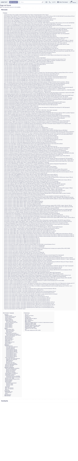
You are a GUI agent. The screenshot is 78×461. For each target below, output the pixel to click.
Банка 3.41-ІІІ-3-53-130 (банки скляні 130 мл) (38, 21)
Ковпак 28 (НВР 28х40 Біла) (39, 94)
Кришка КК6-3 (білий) (9, 131)
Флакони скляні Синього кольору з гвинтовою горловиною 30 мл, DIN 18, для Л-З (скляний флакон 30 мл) (29, 303)
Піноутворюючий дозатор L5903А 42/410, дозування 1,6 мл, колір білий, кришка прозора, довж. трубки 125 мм (47, 159)
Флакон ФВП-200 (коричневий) (11, 273)
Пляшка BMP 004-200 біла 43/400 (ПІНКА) (14, 181)
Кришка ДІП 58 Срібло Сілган (39, 118)
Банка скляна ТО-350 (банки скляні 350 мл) (14, 51)
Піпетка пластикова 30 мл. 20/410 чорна (13, 162)
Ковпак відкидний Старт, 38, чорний (59, 96)
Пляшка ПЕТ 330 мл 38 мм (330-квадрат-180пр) (61, 187)
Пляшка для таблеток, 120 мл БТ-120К (13, 183)
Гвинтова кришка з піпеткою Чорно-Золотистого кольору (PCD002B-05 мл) (22, 65)
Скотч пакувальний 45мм (62, 222)
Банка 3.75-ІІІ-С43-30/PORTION (66, 22)
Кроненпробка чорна (58, 155)
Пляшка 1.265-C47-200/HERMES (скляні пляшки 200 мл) (17, 175)
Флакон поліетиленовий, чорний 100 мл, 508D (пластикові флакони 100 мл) (22, 238)
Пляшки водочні (9, 319)
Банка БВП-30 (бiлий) (37, 30)
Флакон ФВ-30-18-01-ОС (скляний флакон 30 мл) (38, 269)
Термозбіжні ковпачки (10, 374)
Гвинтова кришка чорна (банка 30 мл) (50, 73)
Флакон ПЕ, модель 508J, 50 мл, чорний (46, 230)
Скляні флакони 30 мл (11, 354)
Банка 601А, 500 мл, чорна (40, 24)
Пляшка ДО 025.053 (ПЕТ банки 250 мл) (31, 183)
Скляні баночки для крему (12, 334)
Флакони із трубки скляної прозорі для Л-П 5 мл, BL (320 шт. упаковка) (21, 280)
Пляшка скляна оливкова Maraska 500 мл (42, 193)
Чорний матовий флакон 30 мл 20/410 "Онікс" (15, 308)
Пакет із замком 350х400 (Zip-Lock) (38, 163)
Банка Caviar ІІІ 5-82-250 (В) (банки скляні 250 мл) (16, 25)
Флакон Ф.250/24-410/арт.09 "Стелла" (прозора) (39, 261)
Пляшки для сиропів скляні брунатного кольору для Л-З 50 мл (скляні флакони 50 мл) (24, 194)
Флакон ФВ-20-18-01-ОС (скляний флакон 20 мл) (49, 268)
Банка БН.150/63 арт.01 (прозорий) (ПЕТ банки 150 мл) (17, 34)
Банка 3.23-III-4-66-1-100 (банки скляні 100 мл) (15, 20)
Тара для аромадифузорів (11, 364)
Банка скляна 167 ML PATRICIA (51, 45)
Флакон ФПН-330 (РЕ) (66, 277)
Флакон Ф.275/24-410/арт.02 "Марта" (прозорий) (40, 263)
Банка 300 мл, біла (29, 24)
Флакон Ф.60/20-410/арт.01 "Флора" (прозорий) (15, 267)
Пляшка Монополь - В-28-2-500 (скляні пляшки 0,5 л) (51, 185)
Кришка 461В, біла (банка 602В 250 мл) (52, 114)
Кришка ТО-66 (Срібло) (51, 151)
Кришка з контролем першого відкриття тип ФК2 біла (16, 123)
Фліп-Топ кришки (9, 387)
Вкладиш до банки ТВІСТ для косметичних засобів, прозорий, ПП (19, 63)
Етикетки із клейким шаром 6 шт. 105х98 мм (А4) (53, 88)
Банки (6, 328)
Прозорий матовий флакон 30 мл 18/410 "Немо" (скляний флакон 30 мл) (41, 212)
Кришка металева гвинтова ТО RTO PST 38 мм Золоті (43, 142)
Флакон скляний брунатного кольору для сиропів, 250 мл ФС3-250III (20, 248)
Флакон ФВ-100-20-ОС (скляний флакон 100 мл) (15, 268)
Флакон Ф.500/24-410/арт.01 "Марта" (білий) (38, 265)
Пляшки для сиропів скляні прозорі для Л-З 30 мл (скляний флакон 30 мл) (21, 196)
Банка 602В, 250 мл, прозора (54, 24)
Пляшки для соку (9, 320)
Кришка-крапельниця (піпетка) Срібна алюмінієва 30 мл (17, 154)
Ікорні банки (9, 332)
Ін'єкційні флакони (10, 347)
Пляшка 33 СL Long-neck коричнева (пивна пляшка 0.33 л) (40, 178)
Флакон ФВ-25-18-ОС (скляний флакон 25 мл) (15, 269)
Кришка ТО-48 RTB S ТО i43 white (12, 150)
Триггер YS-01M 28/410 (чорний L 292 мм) (41, 226)
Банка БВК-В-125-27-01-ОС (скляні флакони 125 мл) (40, 26)
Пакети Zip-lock (9, 391)
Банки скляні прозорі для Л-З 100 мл (13, 56)
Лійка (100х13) (66, 155)
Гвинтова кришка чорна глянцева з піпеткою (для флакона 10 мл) (51, 76)
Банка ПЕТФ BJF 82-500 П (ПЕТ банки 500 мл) (40, 44)
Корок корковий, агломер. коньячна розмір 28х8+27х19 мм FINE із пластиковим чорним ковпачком (27, 111)
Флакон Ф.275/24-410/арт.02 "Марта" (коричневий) (16, 263)
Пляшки (6, 314)
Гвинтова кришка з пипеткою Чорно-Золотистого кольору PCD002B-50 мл (21, 71)
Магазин (4, 10)
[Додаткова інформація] (46, 2)
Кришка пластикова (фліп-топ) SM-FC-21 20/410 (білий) (17, 143)
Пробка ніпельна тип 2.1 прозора (11, 210)
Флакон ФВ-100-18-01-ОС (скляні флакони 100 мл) (50, 267)
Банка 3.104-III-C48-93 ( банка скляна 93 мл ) (15, 17)
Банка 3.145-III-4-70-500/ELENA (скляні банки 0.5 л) (43, 18)
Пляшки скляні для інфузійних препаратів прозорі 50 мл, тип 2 (19, 197)
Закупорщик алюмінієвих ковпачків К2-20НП (63, 92)
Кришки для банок (10, 371)
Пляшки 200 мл (8, 325)
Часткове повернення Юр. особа (32, 325)
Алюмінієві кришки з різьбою (13, 376)
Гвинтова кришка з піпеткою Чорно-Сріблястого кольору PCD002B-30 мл (21, 67)
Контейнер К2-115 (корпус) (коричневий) (29, 108)
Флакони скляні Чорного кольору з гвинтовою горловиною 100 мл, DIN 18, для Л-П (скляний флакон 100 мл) (29, 304)
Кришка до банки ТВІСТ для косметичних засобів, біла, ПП (18, 122)
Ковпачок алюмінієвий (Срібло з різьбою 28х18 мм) (16, 100)
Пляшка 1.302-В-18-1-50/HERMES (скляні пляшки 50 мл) (17, 177)
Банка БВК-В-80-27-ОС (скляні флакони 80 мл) (15, 29)
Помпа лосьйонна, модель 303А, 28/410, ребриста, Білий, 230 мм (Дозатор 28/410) (23, 201)
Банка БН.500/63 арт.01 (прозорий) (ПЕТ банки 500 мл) (44, 36)
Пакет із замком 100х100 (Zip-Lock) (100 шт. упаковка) (36, 162)
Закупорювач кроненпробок (26, 94)
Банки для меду (10, 331)
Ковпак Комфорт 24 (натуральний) (25, 98)
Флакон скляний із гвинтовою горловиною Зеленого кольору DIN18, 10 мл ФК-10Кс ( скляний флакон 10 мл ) (29, 244)
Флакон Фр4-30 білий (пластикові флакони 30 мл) (45, 279)
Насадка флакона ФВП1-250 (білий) (12, 159)
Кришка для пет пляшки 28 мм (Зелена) (55, 118)
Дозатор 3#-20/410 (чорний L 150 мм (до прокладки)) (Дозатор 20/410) (20, 84)
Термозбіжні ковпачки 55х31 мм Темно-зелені (15, 225)
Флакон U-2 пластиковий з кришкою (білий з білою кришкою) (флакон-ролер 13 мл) (24, 228)
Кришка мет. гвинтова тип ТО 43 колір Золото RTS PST (34, 134)
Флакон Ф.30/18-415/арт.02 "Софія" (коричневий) (16, 264)
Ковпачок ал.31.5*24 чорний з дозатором (13, 99)
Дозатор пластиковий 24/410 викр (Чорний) (52, 85)
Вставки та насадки (11, 372)
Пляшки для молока (9, 317)
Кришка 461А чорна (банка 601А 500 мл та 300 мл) (31, 114)
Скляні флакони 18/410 (11, 349)
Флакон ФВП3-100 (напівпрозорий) (40, 276)
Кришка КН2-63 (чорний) (40, 131)
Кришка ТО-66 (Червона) (63, 151)
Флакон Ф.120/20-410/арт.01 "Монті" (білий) (62, 257)
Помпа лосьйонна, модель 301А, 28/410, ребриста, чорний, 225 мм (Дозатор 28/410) (54, 198)
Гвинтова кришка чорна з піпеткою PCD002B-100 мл (41, 79)
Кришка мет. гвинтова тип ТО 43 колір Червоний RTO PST (17, 135)
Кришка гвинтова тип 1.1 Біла (63, 116)
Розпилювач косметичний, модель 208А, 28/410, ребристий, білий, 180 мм (51, 216)
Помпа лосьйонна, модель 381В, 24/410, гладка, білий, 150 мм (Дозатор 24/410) (54, 206)
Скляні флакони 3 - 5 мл (11, 352)
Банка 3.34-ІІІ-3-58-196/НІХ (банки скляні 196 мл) (16, 21)
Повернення (28, 317)
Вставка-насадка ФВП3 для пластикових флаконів (16, 64)
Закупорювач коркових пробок (11, 94)
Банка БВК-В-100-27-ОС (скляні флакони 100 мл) (15, 26)
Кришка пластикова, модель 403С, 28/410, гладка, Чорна (17, 146)
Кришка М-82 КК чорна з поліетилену (30, 132)
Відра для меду (8, 340)
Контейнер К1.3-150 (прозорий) (11, 108)
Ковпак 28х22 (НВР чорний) (25, 96)
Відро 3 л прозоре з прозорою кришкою (56, 60)
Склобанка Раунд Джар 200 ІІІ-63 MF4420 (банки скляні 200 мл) (19, 222)
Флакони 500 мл (9, 366)
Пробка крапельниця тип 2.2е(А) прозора (62, 209)
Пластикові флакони (10, 357)
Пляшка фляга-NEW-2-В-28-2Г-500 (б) (61, 193)
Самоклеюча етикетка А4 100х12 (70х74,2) (62, 221)
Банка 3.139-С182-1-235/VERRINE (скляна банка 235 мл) (17, 18)
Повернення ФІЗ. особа (30, 323)
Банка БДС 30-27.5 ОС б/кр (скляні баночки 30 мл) (16, 33)
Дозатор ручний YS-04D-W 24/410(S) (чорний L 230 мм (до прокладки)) (56, 87)
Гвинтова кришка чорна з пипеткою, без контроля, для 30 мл (18, 81)
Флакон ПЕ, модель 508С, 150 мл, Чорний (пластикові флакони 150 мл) (20, 233)
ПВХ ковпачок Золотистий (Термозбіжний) (14, 165)
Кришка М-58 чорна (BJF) (52, 131)
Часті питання (28, 319)
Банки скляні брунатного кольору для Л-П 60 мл (38, 55)
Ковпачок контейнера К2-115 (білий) (12, 106)
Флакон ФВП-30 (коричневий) (56, 273)
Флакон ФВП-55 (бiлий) (9, 276)
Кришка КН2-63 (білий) (28, 131)
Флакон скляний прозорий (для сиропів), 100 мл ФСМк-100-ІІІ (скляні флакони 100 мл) (24, 253)
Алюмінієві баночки (9, 342)
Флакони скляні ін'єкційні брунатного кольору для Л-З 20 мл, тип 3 (20, 284)
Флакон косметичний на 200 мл (51, 228)
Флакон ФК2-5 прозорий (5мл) (39, 277)
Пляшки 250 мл (8, 326)
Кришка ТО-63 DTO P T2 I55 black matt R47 (14, 151)
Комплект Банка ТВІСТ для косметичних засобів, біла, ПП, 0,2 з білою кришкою (22, 107)
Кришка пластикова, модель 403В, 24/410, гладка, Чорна (36, 145)
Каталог (14, 2)
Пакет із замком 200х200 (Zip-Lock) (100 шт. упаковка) (17, 163)
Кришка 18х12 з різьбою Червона (66, 112)
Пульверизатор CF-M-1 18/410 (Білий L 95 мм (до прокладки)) (18, 214)
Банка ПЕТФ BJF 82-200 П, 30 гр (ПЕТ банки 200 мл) (16, 43)
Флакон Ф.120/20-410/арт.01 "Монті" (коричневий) (16, 259)
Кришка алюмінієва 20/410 (23, 116)
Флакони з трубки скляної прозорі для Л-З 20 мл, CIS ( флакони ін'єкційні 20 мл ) (23, 283)
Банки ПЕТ (7, 341)
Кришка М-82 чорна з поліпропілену (47, 132)
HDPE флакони (9, 360)
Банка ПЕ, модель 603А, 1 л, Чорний (64, 40)
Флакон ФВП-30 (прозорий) (10, 275)
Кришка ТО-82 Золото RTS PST (35, 153)
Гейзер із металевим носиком (40, 81)
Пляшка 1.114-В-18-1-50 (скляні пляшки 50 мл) (36, 173)
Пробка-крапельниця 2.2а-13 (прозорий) (29, 210)
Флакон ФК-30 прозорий (10, 277)
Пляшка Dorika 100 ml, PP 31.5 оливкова (49, 181)
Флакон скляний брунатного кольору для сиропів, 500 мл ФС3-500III (53, 248)
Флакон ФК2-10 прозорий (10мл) (24, 277)
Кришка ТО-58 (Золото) (60, 150)
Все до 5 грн (7, 395)
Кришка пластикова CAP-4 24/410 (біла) (13, 145)
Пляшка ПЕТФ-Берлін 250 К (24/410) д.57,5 (55, 190)
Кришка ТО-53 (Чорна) (49, 150)
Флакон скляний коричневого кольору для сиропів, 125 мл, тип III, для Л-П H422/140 (24, 252)
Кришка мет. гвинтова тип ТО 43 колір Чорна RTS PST (44, 135)
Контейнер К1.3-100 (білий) (48, 107)
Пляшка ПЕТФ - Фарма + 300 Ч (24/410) (53, 189)
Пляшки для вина (9, 323)
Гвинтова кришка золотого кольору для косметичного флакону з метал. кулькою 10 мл (24, 72)
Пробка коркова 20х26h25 (52, 208)
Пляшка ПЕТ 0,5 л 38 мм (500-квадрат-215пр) (15, 186)
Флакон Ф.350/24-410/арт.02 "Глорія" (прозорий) (16, 265)
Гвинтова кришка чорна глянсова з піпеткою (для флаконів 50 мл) (19, 76)
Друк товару (28, 321)
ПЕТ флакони (9, 361)
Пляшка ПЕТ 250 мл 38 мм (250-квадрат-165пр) (48, 186)
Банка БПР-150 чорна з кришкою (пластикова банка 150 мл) (50, 38)
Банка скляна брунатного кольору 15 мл (63, 49)
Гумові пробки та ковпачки (11, 373)
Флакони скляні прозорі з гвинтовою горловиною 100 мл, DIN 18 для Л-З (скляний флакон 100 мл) (27, 298)
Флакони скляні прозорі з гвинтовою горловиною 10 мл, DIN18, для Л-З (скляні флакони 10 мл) (26, 296)
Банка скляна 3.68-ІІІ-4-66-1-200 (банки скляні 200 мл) (43, 47)
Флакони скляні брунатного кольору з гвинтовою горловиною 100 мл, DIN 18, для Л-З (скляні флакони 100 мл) (30, 288)
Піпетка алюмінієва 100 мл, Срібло (12, 161)
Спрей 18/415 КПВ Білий (10, 224)
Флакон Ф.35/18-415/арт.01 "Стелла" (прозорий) (39, 264)
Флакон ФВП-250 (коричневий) (41, 273)
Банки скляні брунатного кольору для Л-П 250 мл (40, 53)
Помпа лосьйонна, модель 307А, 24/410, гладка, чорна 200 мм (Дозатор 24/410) (23, 205)
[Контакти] (50, 2)
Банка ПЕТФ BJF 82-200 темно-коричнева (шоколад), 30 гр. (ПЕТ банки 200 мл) (48, 43)
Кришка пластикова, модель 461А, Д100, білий (15, 147)
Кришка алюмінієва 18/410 (10, 116)
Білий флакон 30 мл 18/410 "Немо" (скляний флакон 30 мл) (18, 16)
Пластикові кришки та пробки (12, 368)
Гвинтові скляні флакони (12, 346)
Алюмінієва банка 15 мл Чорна (26, 14)
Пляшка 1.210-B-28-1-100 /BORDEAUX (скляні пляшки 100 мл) (18, 174)
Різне (6, 393)
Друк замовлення (29, 320)
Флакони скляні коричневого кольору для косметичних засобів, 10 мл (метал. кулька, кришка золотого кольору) (30, 294)
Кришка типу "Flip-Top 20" (53, 147)
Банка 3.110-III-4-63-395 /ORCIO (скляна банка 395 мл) (39, 17)
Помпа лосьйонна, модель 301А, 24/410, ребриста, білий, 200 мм (19, 198)
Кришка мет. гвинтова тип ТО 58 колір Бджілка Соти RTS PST (43, 136)
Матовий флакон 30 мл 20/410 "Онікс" (47, 157)
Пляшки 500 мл (8, 327)
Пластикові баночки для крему (13, 335)
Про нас (27, 314)
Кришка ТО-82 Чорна (48, 153)
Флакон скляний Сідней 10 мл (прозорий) (54, 255)
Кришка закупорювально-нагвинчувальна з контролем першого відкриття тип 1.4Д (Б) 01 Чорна (27, 130)
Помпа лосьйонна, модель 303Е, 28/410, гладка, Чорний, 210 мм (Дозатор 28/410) (23, 202)
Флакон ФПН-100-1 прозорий (54, 277)
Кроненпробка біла (25, 155)
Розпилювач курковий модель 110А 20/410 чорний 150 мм (56, 220)
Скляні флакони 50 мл (11, 355)
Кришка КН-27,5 (18, 131)
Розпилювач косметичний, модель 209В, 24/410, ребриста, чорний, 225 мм (22, 218)
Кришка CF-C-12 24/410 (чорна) (26, 115)
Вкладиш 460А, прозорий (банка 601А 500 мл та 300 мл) (17, 61)
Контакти (27, 316)
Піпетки (7, 389)
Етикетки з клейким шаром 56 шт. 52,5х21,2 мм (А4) (16, 92)
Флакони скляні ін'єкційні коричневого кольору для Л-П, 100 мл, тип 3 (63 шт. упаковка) (25, 285)
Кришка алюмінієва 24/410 (36, 116)
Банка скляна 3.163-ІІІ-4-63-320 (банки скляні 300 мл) (17, 47)
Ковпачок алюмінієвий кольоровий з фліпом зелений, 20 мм (18, 104)
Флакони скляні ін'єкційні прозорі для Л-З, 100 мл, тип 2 (17, 287)
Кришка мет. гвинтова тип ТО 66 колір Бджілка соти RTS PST (44, 138)
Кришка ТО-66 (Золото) (40, 151)
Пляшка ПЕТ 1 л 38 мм (31, 186)
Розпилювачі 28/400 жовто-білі (44, 221)
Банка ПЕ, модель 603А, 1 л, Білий (48, 40)
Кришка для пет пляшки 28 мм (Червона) (31, 119)
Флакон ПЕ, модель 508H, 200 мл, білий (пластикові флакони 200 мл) (20, 230)
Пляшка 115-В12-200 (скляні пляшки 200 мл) (41, 177)
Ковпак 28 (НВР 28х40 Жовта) (11, 95)
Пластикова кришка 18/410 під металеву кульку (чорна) (43, 166)
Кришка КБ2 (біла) (54, 130)
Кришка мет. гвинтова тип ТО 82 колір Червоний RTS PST (17, 142)
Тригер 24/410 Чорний (57, 226)
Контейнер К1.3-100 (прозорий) (62, 107)
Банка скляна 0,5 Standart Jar (11, 45)
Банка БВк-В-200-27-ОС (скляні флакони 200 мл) (15, 28)
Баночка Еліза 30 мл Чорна (40, 59)
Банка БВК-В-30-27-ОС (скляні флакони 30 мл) (39, 28)
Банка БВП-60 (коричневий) (11, 32)
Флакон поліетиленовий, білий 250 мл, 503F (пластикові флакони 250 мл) (56, 236)
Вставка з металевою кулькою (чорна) (44, 63)
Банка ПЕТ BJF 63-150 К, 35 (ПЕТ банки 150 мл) (15, 41)
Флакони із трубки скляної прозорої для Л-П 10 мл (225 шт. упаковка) (20, 281)
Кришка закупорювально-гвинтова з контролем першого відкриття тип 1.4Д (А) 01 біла (50, 123)
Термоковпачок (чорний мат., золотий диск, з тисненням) (17, 226)
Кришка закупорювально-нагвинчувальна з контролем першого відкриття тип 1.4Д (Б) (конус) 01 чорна (28, 128)
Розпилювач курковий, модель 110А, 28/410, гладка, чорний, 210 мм (20, 221)
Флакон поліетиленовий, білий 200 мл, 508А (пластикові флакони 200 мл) (56, 234)
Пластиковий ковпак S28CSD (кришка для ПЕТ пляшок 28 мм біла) (41, 167)
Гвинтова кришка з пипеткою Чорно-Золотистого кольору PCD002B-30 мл (21, 69)
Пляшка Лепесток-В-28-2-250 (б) (30, 185)
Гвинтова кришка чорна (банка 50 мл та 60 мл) (15, 75)
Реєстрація (65, 2)
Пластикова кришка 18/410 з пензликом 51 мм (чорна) (37, 165)
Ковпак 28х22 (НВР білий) (67, 95)
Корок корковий (53, 110)
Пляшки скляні (8, 315)
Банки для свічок (9, 337)
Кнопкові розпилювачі (11, 383)
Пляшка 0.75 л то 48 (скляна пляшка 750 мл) (14, 173)
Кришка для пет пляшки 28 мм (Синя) (13, 119)
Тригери (8, 385)
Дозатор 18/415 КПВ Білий (30, 83)
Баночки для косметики (10, 333)
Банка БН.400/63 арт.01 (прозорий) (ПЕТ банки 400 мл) (17, 36)
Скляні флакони (9, 345)
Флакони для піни (10, 362)
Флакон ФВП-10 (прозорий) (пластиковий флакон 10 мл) (17, 272)
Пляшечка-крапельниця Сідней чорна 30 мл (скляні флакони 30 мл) (57, 171)
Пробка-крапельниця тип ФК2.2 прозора (13, 212)
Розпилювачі (8, 382)
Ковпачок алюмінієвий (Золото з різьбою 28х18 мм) (60, 99)
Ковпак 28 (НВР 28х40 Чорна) (54, 95)
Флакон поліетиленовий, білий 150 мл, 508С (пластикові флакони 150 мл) (21, 234)
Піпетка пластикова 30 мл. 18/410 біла (64, 161)
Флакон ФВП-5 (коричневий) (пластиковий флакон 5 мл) (31, 275)
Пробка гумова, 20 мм (9, 208)
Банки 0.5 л (8, 343)
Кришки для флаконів (11, 369)
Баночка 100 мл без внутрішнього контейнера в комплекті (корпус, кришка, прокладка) (25, 57)
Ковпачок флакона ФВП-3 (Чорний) (30, 106)
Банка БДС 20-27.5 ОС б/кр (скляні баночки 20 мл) (53, 32)
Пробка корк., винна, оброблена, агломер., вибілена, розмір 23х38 (30, 208)
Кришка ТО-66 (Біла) (29, 151)
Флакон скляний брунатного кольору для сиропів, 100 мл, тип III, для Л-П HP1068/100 (24, 245)
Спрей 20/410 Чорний (34, 224)
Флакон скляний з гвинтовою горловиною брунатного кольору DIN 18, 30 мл (22, 251)
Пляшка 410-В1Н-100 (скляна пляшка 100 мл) (14, 179)
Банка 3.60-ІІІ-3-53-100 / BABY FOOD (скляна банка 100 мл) (45, 22)
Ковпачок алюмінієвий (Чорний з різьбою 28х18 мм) (16, 102)
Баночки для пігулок (10, 336)
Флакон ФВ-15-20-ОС (32, 268)
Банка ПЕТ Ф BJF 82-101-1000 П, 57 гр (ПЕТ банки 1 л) (60, 41)
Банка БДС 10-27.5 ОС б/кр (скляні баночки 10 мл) (29, 32)
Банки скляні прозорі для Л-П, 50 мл (30, 56)
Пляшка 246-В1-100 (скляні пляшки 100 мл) (62, 177)
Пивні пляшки (8, 318)
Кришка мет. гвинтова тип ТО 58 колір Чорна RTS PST (16, 138)
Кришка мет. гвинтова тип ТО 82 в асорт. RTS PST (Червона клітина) (46, 139)
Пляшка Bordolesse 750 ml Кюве (31, 181)
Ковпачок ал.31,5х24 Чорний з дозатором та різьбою (60, 98)
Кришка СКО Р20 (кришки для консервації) (36, 147)
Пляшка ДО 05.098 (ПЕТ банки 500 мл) (13, 185)
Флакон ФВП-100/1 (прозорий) (38, 272)
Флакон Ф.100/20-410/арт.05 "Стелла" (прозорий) (40, 257)
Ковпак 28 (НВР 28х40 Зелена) (26, 95)
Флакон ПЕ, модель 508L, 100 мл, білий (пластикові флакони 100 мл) (20, 232)
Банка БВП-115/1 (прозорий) (10, 30)
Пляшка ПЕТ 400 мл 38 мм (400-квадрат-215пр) (15, 189)
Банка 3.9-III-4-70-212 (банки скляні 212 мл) (14, 24)
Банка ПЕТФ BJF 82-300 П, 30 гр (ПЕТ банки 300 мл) (16, 44)
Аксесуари (7, 390)
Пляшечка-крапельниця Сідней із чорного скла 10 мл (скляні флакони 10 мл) (22, 171)
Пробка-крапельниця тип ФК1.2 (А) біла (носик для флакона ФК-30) (55, 210)
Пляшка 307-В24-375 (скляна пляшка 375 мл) (15, 178)
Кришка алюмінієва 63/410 (49, 116)
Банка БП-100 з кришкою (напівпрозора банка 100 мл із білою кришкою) (51, 37)
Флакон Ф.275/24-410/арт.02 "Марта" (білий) (62, 261)
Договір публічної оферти (31, 318)
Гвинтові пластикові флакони (13, 358)
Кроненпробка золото (36, 155)
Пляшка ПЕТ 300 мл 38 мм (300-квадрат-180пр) (38, 187)
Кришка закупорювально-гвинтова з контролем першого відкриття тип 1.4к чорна (23, 126)
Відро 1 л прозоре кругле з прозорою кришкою (35, 60)
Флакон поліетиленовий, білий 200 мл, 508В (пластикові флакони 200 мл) (21, 236)
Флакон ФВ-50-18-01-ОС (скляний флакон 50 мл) (16, 271)
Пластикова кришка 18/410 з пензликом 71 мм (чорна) (17, 166)
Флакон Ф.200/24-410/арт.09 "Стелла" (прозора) (40, 260)
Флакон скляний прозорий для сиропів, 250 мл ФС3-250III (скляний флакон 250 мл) (24, 255)
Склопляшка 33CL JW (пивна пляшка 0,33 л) (45, 222)
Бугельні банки (8, 338)
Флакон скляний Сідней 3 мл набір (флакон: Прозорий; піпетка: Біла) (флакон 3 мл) (41, 256)
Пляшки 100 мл (8, 324)
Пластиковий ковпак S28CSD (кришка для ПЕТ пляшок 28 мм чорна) (20, 169)
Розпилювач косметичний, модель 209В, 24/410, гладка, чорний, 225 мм (58, 217)
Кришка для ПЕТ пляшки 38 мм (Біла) (50, 119)
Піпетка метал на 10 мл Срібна (28, 161)
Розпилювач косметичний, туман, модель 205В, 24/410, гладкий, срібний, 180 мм (23, 220)
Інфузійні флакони (10, 348)
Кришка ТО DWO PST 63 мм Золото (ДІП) (13, 149)
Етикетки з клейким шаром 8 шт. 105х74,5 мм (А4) (41, 92)
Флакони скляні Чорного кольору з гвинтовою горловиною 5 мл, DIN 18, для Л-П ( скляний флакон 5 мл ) (28, 306)
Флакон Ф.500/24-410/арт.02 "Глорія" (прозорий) (61, 265)
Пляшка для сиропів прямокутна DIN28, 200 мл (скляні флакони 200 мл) (43, 182)
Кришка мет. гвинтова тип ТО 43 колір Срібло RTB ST (60, 134)
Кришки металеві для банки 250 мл (12, 155)
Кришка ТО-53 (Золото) (25, 150)
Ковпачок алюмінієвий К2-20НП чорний (52, 103)
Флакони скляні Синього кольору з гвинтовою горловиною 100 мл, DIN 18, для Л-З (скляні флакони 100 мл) (29, 302)
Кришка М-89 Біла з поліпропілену (65, 132)
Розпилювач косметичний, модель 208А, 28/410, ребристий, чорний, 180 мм (22, 217)
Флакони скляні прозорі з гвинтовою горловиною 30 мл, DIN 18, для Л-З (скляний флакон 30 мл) (27, 299)
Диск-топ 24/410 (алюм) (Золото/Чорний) (14, 83)
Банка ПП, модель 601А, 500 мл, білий (60, 44)
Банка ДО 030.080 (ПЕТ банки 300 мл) (31, 40)
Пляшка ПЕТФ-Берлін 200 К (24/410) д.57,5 (34, 190)
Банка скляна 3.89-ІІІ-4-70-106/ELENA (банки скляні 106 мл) (44, 48)
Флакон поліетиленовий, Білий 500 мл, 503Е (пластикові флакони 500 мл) (21, 237)
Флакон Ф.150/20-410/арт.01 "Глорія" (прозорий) (63, 259)
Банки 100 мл (8, 342)
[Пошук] (42, 2)
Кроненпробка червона (46, 155)
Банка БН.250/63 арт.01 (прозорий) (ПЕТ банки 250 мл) (43, 34)
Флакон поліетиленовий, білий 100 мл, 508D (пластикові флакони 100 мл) (55, 233)
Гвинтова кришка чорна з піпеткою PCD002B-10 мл (16, 79)
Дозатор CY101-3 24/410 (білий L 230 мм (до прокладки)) (51, 84)
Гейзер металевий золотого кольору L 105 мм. (58, 81)
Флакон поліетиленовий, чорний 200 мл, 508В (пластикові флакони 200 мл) (22, 241)
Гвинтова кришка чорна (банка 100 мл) (13, 73)
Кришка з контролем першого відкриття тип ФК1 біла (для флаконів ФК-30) (50, 122)
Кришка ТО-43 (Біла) (63, 149)
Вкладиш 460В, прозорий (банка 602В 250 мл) (42, 61)
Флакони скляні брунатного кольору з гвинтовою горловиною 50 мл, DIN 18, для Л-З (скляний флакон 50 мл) (30, 291)
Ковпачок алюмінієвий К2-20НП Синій (13, 103)
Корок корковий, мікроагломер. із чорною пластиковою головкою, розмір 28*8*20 (23, 112)
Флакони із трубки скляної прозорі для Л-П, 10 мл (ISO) (51, 280)
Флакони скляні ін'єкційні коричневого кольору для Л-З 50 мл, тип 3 (52, 284)
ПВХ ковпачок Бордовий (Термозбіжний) (57, 163)
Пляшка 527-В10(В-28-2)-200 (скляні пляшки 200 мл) (58, 179)
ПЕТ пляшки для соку (11, 321)
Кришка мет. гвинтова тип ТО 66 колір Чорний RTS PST (17, 139)
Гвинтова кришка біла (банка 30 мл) (37, 64)
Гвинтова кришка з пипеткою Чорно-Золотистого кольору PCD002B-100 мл (22, 68)
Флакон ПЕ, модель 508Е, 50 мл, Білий (46, 232)
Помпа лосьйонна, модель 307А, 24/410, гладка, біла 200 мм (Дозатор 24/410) (22, 204)
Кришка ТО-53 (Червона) (37, 150)
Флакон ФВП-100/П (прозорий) (53, 272)
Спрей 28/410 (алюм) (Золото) (46, 224)
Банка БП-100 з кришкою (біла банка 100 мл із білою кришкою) (19, 37)
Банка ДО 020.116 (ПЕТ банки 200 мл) (13, 40)
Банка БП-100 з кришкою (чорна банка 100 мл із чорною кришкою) (20, 38)
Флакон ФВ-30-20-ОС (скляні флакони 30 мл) (61, 269)
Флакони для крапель (11, 363)
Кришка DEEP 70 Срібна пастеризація (43, 115)
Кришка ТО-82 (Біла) (9, 153)
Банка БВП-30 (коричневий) (49, 30)
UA (53, 2)
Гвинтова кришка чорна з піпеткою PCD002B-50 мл (41, 80)
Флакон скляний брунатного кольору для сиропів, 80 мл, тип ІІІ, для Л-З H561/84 (23, 249)
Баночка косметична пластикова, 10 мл (56, 59)
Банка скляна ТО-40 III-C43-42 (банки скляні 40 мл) (37, 51)
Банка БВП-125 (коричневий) (25, 30)
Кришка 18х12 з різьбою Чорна (11, 114)
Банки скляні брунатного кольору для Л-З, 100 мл (16, 53)
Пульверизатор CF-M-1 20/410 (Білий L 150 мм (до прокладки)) (48, 214)
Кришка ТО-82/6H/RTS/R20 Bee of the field (64, 153)
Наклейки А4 (8, 392)
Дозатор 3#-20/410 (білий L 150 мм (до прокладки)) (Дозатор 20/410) (53, 83)
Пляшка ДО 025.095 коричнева (58, 183)
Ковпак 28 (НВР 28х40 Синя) (40, 95)
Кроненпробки (8, 381)
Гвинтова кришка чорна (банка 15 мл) (32, 73)
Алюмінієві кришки (9, 375)
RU (54, 2)
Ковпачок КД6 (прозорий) (52, 104)
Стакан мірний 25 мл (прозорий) (61, 224)
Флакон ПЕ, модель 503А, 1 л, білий (12, 229)
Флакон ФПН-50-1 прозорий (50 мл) (12, 279)
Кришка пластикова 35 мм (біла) (55, 143)
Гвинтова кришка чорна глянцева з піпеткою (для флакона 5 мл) (51, 77)
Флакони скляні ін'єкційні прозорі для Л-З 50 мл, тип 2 (59, 285)
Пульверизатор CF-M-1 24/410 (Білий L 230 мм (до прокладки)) (19, 216)
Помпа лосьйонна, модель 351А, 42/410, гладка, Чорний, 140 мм (57, 205)
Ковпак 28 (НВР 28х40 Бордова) (53, 94)
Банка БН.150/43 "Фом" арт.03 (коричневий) (38, 33)
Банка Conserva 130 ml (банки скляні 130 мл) (38, 25)
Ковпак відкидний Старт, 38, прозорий (41, 96)
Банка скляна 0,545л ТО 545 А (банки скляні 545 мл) (31, 45)
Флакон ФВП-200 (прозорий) (26, 273)
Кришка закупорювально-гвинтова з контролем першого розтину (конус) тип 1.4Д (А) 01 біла (26, 127)
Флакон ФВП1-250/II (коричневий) (24, 276)
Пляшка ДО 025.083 (45, 183)
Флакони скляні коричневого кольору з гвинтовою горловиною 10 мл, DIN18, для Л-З (24, 295)
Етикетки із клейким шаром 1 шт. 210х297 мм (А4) (30, 88)
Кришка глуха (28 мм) (9, 118)
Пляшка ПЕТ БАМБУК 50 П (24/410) (35, 189)
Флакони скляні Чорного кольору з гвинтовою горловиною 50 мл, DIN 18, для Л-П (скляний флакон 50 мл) (29, 307)
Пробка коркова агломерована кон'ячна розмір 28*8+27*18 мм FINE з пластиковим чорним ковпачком (28, 209)
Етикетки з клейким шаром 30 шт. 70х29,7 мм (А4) (39, 91)
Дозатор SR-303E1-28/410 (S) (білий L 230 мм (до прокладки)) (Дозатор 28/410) (22, 85)
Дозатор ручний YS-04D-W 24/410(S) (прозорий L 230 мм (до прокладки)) (21, 87)
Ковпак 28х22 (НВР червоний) (11, 96)
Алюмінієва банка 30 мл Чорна (41, 14)
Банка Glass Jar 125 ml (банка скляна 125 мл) (60, 25)
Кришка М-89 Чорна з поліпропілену (12, 134)
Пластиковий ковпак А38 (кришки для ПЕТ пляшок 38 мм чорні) (19, 170)
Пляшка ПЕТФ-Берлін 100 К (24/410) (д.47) (14, 190)
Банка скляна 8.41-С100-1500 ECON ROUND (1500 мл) (41, 49)
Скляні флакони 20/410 (11, 350)
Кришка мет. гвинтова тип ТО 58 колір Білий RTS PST (16, 136)
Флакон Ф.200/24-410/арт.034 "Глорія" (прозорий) (16, 260)
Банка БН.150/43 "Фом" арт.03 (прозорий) (59, 33)
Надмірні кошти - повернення (32, 326)
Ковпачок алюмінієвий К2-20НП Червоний (32, 103)
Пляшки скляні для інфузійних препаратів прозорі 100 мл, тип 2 (55, 196)
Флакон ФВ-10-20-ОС (32, 267)
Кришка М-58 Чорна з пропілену (66, 131)
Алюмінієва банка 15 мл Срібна (11, 14)
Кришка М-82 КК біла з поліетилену (12, 132)
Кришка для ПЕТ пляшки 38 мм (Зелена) (13, 120)
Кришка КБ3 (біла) (63, 130)
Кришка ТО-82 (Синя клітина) (21, 153)
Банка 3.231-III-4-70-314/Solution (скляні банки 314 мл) (40, 20)
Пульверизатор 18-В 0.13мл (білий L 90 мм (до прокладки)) (46, 213)
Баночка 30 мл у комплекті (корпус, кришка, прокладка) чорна (19, 59)
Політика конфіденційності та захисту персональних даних (39, 322)
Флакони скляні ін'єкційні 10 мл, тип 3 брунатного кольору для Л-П (58, 283)
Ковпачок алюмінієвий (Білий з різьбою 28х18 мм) (35, 99)
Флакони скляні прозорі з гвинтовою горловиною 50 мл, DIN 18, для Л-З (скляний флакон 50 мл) (27, 300)
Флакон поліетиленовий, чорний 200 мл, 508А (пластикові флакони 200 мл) (22, 240)
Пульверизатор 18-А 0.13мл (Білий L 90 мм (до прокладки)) (18, 213)
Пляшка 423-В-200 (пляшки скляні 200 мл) (36, 179)
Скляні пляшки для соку (11, 322)
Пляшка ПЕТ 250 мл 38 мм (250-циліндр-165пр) (15, 187)
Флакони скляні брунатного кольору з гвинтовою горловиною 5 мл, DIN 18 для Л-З (23, 289)
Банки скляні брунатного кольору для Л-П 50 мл (15, 55)
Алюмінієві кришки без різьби (13, 377)
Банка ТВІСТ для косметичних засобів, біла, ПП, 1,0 (16, 52)
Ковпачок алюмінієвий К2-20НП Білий (38, 102)
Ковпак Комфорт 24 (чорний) (40, 98)
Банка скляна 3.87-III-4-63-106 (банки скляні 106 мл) (16, 48)
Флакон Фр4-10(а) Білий (27, 279)
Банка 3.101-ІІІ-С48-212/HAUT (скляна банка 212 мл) (62, 16)
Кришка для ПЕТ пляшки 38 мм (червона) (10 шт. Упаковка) (37, 120)
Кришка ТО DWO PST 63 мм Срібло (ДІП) (32, 149)
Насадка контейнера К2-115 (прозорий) (63, 158)
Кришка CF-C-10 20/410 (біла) (11, 115)
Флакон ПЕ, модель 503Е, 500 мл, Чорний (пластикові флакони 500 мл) (38, 229)
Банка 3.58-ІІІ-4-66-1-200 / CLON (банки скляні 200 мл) (17, 22)
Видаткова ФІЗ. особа (30, 327)
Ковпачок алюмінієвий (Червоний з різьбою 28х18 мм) (41, 100)
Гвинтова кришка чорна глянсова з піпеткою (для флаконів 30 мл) (42, 75)
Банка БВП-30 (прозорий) (62, 30)
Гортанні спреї (9, 384)
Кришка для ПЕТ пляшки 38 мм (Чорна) (60, 120)
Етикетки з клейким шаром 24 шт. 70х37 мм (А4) (15, 91)
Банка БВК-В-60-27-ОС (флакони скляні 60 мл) (61, 28)
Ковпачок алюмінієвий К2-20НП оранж (56, 102)
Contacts (4, 401)
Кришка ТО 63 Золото (64, 147)
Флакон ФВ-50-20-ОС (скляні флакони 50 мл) (39, 271)
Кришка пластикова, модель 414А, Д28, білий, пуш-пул (44, 146)
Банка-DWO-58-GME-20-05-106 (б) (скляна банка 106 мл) (42, 52)
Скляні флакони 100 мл (11, 356)
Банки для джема (10, 330)
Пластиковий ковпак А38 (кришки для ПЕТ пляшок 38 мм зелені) (52, 169)
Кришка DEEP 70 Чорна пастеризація (61, 115)
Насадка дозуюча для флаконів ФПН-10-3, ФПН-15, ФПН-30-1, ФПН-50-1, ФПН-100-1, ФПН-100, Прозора (28, 158)
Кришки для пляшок (11, 370)
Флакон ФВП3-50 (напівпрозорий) (57, 276)
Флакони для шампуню (11, 359)
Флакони (7, 344)
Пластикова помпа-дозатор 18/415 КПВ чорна (15, 167)
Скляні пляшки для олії (10, 316)
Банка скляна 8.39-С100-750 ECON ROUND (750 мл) (16, 49)
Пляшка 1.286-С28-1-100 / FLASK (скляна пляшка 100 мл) (44, 175)
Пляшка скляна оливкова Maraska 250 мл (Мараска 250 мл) (18, 193)
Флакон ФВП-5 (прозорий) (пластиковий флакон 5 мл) (58, 275)
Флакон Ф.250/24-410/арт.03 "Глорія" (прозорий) (16, 261)
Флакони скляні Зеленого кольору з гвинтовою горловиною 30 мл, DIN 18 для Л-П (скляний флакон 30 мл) (29, 292)
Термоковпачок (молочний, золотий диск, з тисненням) (39, 225)
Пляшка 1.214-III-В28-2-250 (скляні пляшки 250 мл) (45, 174)
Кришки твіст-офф (9, 378)
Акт (26, 329)
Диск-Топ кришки (9, 388)
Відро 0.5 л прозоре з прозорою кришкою (14, 60)
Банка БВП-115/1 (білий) (61, 29)
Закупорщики (8, 394)
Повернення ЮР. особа (30, 324)
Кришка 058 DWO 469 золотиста (50, 112)
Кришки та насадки (9, 367)
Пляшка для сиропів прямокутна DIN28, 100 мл (15, 182)
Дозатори (7, 386)
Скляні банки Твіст (9, 329)
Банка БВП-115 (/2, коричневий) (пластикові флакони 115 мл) (41, 29)
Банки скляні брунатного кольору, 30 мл (60, 55)
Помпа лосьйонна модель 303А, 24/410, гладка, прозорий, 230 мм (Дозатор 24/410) (53, 197)
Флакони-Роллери (9, 365)
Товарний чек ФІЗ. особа (31, 328)
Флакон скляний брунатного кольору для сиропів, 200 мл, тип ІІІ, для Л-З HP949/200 (24, 247)
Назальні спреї (9, 383)
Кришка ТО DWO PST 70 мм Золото (50, 149)
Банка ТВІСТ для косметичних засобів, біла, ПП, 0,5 (62, 51)
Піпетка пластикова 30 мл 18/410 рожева (45, 161)
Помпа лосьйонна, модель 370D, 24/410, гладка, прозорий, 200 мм (19, 206)
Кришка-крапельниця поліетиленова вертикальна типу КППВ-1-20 (47, 154)
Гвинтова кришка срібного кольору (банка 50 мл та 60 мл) (59, 72)
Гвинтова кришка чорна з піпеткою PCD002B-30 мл (16, 80)
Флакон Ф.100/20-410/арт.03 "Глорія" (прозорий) (15, 257)
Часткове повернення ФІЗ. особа (33, 330)
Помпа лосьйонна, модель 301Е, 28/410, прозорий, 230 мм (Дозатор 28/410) (22, 200)
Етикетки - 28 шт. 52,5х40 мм (11, 88)
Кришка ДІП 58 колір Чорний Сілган (23, 118)
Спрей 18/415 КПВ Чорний (22, 224)
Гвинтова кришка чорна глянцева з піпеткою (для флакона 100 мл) (20, 77)
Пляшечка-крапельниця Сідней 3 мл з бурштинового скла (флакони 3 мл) (52, 170)
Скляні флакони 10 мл (11, 353)
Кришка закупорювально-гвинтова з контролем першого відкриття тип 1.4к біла (23, 124)
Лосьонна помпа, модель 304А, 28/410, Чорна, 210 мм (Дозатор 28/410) (20, 157)
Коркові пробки (8, 380)
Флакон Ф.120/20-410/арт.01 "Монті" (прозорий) (40, 259)
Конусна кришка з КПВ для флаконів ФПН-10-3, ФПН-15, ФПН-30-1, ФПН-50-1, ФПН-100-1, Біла (26, 110)
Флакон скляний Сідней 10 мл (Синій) (13, 256)
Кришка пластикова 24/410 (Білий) (39, 143)
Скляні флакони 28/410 (11, 351)
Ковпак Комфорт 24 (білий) (10, 98)
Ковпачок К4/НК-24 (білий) (39, 104)
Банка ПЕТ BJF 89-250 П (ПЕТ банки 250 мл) (37, 41)
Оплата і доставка (29, 315)
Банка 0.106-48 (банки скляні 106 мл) (41, 16)
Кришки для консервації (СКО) (12, 379)
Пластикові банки (9, 339)
